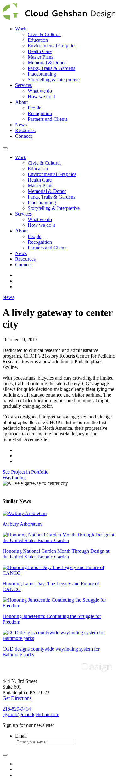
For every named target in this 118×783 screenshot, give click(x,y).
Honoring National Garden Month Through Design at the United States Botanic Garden (56, 553)
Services (23, 85)
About (21, 102)
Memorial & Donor (47, 62)
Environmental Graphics (52, 45)
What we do (40, 90)
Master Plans (40, 57)
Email (21, 735)
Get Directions (17, 698)
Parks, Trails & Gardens (51, 68)
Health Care (40, 51)
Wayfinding (14, 477)
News (21, 124)
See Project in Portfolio (25, 472)
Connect (23, 136)
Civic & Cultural (44, 34)
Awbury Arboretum (22, 524)
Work (20, 28)
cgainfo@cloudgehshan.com (31, 714)
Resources (25, 130)
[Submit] (5, 755)
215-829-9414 (17, 708)
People (34, 107)
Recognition (40, 113)
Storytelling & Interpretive (54, 79)
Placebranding (42, 74)
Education (38, 40)
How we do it (41, 96)
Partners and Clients (47, 119)
